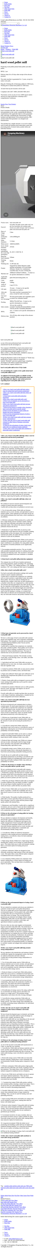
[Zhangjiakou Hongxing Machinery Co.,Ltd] (14, 25)
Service (6, 13)
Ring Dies (7, 5)
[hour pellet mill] (6, 1200)
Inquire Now (4, 104)
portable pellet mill (9, 1186)
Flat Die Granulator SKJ (8, 1212)
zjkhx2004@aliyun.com (15, 1238)
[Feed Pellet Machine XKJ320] (10, 1207)
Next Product (12, 104)
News (6, 12)
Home (6, 2)
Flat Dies (6, 7)
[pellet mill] (4, 47)
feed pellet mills (7, 1188)
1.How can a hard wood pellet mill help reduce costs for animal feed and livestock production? (16, 390)
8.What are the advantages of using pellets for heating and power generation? (16, 411)
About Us (7, 15)
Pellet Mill (7, 10)
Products (7, 46)
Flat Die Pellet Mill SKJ (7, 1205)
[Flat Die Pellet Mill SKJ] (8, 1203)
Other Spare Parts (9, 9)
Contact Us (7, 17)
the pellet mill (19, 1186)
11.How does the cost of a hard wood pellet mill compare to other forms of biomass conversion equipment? (16, 422)
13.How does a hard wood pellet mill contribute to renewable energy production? (17, 429)
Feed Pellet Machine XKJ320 (9, 1208)
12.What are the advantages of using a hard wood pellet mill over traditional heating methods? (17, 426)
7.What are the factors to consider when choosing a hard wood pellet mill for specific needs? (17, 408)
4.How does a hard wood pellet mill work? (15, 399)
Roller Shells (8, 4)
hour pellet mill (5, 1202)
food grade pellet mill (18, 1188)
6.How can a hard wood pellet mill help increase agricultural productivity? (16, 404)
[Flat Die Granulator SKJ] (8, 1210)
